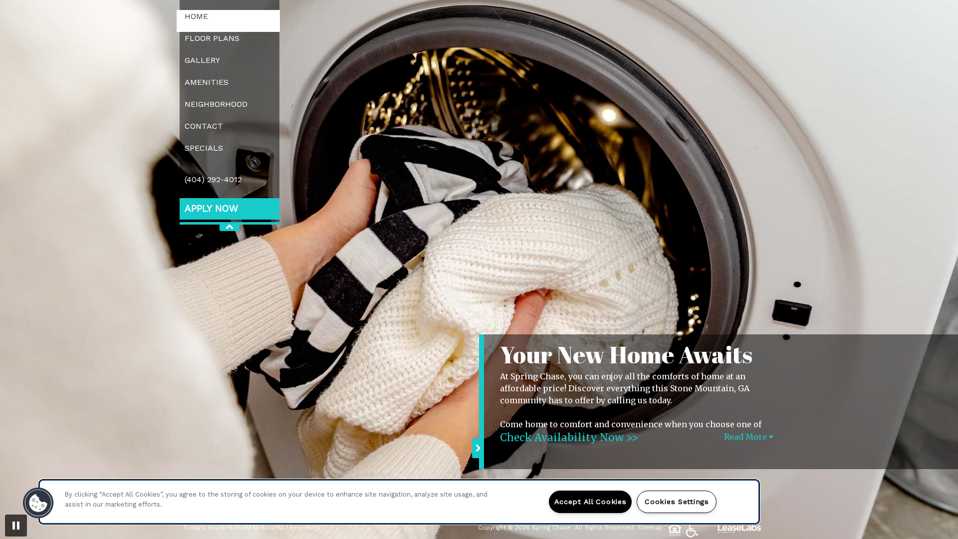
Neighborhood (216, 104)
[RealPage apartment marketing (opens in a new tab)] (740, 529)
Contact (204, 126)
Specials (204, 148)
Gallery (202, 60)
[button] (38, 503)
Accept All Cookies (590, 502)
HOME (196, 16)
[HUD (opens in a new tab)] (676, 530)
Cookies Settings (677, 502)
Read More (746, 437)
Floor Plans (212, 38)
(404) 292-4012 (213, 179)
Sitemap (650, 527)
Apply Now (211, 208)
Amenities (207, 82)
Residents (305, 527)
